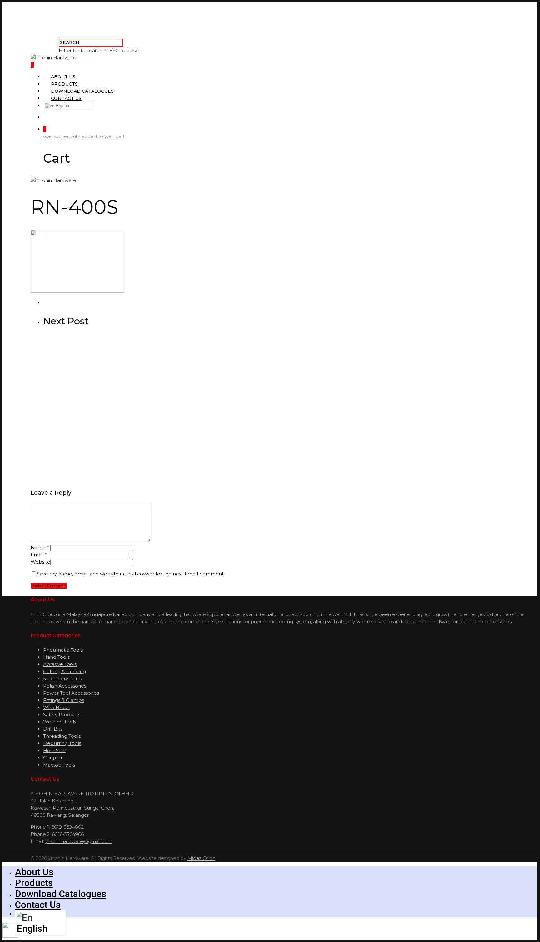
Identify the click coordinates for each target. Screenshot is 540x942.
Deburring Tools (62, 743)
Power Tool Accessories (71, 693)
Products (64, 84)
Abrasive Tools (60, 664)
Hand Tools (56, 657)
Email (39, 555)
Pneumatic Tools (63, 650)
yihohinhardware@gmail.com (78, 841)
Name (40, 547)
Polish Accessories (64, 686)
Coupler (52, 758)
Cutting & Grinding (64, 671)
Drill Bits (52, 729)
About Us (63, 77)
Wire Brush (56, 707)
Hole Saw (54, 750)
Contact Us (66, 98)
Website (40, 562)
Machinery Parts (62, 679)
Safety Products (61, 715)
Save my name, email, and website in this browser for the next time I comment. (131, 574)
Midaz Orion (201, 858)
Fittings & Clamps (63, 700)
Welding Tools (59, 722)
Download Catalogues (82, 91)
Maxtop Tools (59, 765)
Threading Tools (62, 736)
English (61, 105)
